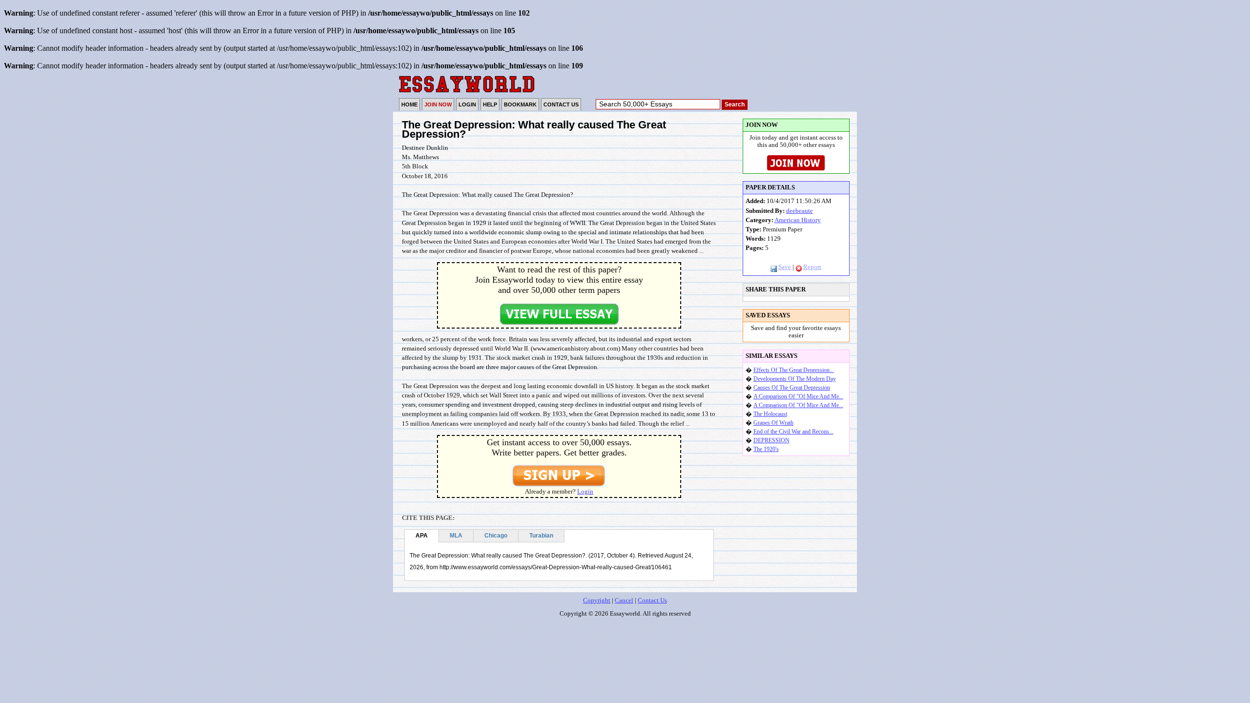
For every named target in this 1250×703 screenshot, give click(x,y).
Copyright (596, 600)
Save (784, 267)
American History (797, 220)
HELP (490, 104)
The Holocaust (770, 414)
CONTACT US (561, 104)
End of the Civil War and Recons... (793, 431)
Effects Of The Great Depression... (793, 370)
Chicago (495, 535)
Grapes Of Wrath (773, 423)
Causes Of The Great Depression (791, 388)
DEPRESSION (771, 440)
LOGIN (467, 104)
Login (585, 491)
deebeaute (799, 210)
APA (422, 535)
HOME (409, 104)
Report (812, 267)
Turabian (541, 535)
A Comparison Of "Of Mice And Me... (798, 396)
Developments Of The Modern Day (794, 379)
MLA (456, 535)
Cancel (624, 600)
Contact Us (652, 600)
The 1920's (766, 449)
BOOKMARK (520, 104)
